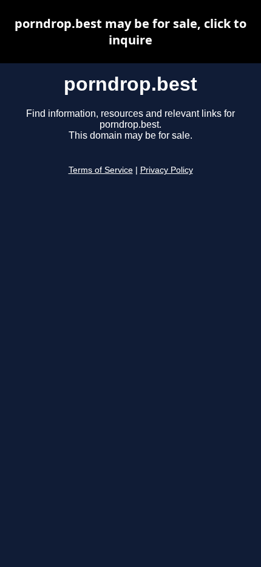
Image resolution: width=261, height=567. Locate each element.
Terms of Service (101, 170)
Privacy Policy (166, 170)
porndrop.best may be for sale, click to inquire (130, 31)
